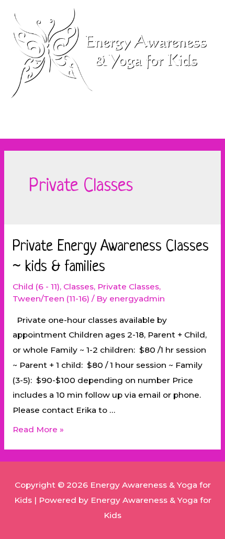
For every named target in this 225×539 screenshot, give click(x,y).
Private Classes (128, 286)
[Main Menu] (112, 126)
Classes (78, 286)
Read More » (38, 429)
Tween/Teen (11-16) (51, 299)
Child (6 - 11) (36, 286)
